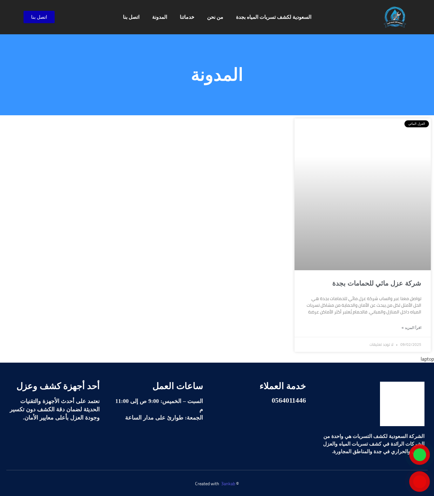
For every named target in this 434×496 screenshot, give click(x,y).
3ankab (228, 483)
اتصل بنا (131, 17)
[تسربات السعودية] (402, 404)
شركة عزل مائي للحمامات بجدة (376, 283)
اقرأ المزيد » (411, 327)
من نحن (215, 17)
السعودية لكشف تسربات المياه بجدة (273, 17)
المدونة (159, 17)
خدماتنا (187, 17)
